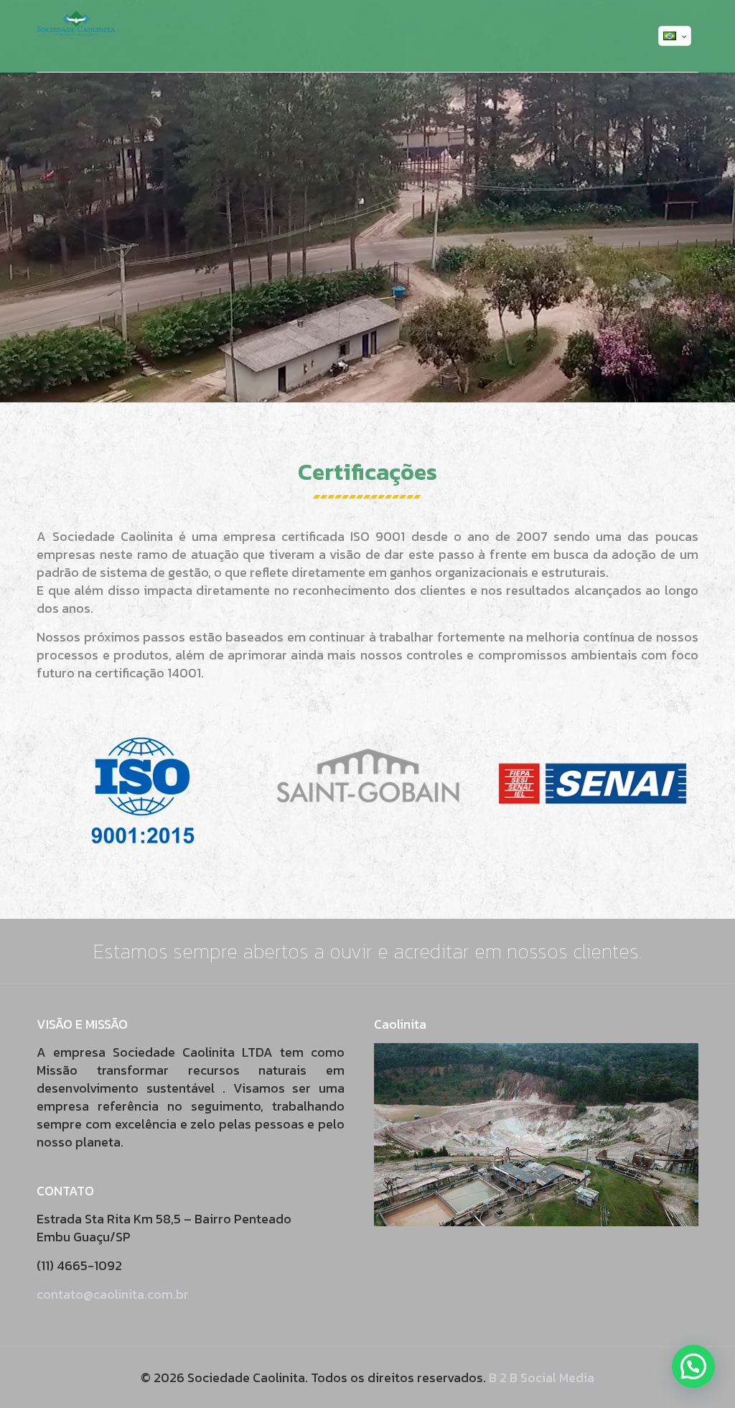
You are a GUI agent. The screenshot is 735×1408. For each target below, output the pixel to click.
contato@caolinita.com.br (113, 1294)
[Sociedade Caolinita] (76, 36)
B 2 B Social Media (541, 1377)
